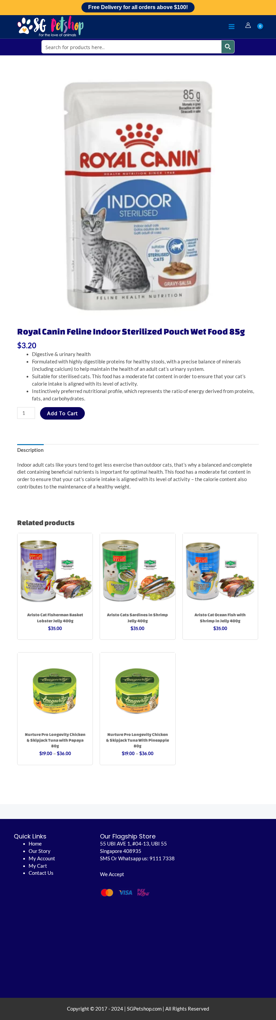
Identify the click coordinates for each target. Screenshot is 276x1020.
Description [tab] (30, 450)
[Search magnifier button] (227, 46)
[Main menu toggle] (231, 26)
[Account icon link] (248, 25)
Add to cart (62, 413)
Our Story (39, 851)
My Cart (38, 866)
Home (35, 844)
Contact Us (41, 873)
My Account (42, 858)
